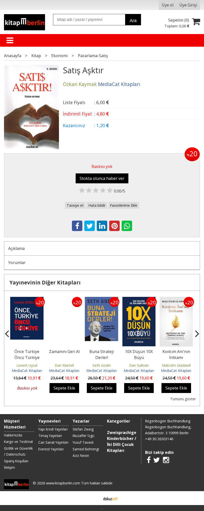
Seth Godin (102, 365)
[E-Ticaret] (110, 498)
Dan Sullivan (139, 365)
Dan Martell (64, 365)
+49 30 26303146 (159, 438)
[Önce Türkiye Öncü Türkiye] (27, 300)
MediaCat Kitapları (27, 370)
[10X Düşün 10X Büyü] (138, 300)
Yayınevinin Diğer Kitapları (45, 282)
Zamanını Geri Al (64, 351)
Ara (133, 20)
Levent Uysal (26, 365)
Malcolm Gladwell (176, 365)
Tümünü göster (183, 398)
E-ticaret (94, 498)
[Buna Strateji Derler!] (101, 300)
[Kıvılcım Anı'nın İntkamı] (176, 300)
